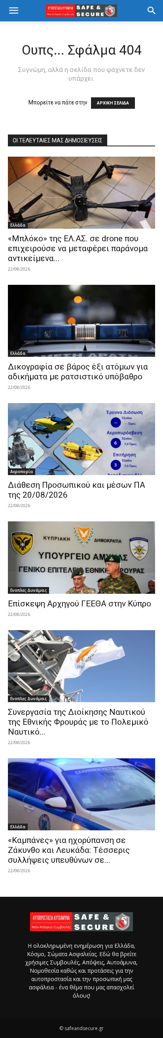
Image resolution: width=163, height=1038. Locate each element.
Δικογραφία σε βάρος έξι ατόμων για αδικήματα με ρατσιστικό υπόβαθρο (78, 371)
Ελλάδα (17, 225)
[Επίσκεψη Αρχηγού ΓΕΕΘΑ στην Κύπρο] (81, 557)
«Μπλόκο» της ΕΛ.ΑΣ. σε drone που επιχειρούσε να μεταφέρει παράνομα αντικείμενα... (78, 248)
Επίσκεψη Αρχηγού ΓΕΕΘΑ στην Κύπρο (79, 603)
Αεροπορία (21, 471)
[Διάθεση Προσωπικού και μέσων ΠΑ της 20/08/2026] (81, 439)
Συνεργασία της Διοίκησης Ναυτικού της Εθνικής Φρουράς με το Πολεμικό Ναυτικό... (78, 722)
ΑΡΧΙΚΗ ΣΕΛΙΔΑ (113, 103)
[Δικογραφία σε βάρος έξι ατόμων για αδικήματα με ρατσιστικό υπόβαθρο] (81, 321)
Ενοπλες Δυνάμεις (28, 590)
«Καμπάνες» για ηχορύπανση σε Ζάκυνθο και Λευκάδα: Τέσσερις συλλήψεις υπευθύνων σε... (69, 850)
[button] (13, 10)
